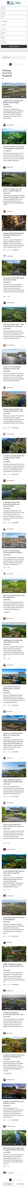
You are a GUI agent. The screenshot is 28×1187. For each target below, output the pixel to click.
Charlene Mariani (10, 302)
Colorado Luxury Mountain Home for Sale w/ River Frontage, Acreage (13, 457)
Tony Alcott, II (9, 211)
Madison (6, 229)
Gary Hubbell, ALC (10, 480)
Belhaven (11, 362)
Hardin (6, 185)
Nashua (10, 682)
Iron (5, 867)
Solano (6, 405)
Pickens (6, 546)
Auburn (10, 820)
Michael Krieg (9, 167)
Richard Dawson (10, 124)
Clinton (6, 636)
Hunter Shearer (10, 665)
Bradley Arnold (9, 990)
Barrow (6, 820)
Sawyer (6, 591)
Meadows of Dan (12, 498)
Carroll (6, 1144)
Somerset (12, 451)
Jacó (5, 142)
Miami (5, 1008)
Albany (10, 636)
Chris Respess (9, 387)
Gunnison (6, 451)
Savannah (10, 185)
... (11, 118)
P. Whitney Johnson (10, 1126)
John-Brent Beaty (10, 345)
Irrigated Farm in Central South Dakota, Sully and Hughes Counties (13, 102)
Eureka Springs (12, 1144)
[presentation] (14, 7)
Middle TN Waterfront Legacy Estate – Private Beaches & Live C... (13, 966)
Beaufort (6, 362)
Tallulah (11, 229)
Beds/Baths (5, 21)
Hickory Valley (13, 729)
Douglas (6, 1051)
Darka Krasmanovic (10, 849)
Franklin (6, 913)
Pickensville (12, 546)
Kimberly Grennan (10, 1079)
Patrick (6, 498)
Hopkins (6, 320)
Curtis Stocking (10, 434)
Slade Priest (9, 942)
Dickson (6, 960)
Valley (5, 682)
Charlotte (11, 960)
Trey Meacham (9, 256)
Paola (9, 1008)
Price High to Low (6, 57)
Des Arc (9, 867)
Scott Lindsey (9, 573)
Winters (10, 405)
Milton (9, 274)
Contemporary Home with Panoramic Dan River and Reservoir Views (11, 504)
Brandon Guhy (9, 711)
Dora (10, 1051)
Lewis (5, 1097)
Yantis (10, 320)
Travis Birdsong (10, 895)
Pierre (8, 96)
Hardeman (7, 729)
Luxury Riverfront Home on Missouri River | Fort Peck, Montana (12, 688)
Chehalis (10, 1097)
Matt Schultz (9, 618)
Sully (5, 96)
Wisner (10, 913)
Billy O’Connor (9, 1033)
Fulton (6, 274)
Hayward (10, 591)
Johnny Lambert (10, 529)
